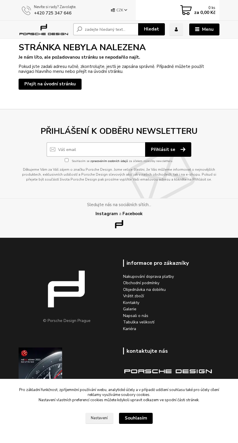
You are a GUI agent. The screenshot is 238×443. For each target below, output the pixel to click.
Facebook (132, 214)
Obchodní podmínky (141, 283)
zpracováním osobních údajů (109, 161)
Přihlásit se (163, 149)
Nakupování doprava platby (148, 276)
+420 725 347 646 (52, 13)
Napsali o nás (135, 315)
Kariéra (129, 329)
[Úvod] (44, 29)
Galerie (129, 309)
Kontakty (131, 302)
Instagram (106, 214)
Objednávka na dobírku (144, 289)
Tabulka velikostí (138, 322)
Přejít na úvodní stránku (50, 84)
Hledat (151, 29)
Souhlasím (136, 418)
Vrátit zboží (133, 296)
